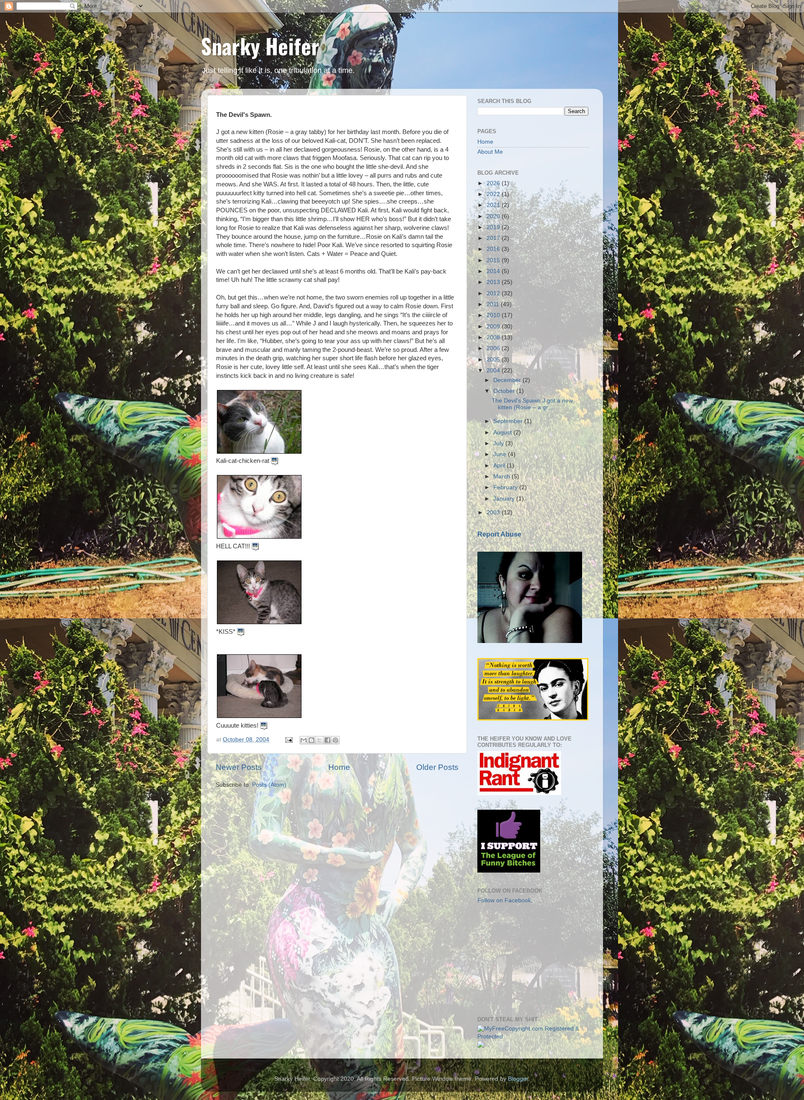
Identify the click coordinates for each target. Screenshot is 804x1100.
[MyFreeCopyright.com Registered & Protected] (532, 1036)
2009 (494, 326)
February (506, 487)
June (500, 454)
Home (339, 767)
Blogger (518, 1079)
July (499, 443)
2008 (494, 337)
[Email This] (303, 740)
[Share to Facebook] (327, 740)
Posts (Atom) (269, 785)
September (508, 421)
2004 (494, 370)
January (504, 499)
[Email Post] (288, 739)
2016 (494, 249)
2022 (494, 194)
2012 (494, 293)
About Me (490, 152)
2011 (494, 304)
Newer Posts (239, 767)
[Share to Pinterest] (335, 740)
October (504, 391)
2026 (494, 183)
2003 (494, 512)
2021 (494, 205)
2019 (494, 227)
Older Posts (437, 767)
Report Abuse (499, 534)
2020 (494, 216)
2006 (494, 348)
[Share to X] (319, 740)
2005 (494, 359)
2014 (494, 271)
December (508, 380)
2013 (494, 282)
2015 (494, 260)
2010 (494, 315)
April (500, 465)
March (502, 476)
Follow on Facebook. (505, 900)
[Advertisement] (519, 959)
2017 (494, 238)
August (503, 432)
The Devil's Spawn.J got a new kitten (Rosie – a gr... (532, 404)
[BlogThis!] (311, 740)
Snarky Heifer (260, 45)
